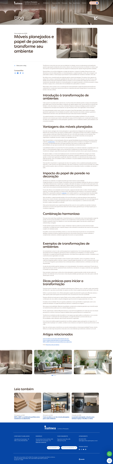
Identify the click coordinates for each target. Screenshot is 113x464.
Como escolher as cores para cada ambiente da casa (56, 338)
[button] (52, 375)
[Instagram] (81, 449)
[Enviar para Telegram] (18, 73)
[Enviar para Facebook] (20, 73)
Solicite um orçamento (68, 447)
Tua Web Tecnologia (32, 457)
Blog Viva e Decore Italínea (52, 344)
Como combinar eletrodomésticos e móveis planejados (56, 340)
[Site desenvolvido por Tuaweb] (82, 459)
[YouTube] (83, 449)
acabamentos (51, 141)
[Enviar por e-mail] (23, 73)
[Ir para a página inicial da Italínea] (18, 3)
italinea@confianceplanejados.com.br (88, 440)
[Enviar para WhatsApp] (15, 73)
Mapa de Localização (41, 442)
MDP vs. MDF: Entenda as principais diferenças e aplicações (57, 341)
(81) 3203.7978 (82, 439)
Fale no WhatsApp (52, 447)
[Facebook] (79, 449)
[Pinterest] (85, 449)
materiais (64, 193)
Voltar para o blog (21, 65)
